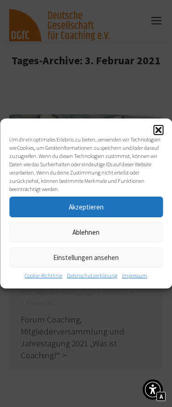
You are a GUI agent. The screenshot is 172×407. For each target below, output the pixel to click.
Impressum (134, 275)
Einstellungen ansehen (86, 257)
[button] (158, 130)
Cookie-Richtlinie (43, 275)
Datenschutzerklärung (92, 275)
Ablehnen (86, 232)
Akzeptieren (86, 207)
